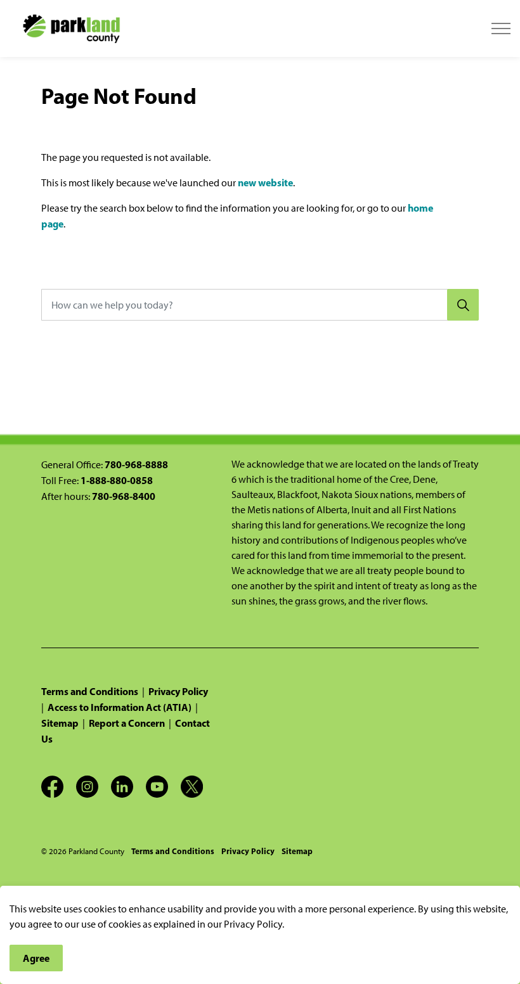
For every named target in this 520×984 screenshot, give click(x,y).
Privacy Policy (178, 691)
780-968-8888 (136, 464)
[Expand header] (501, 28)
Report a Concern (127, 723)
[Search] (463, 305)
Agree (36, 958)
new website (265, 182)
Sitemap (60, 723)
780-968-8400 (123, 496)
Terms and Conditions (89, 691)
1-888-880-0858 (117, 480)
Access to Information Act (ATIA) (120, 707)
